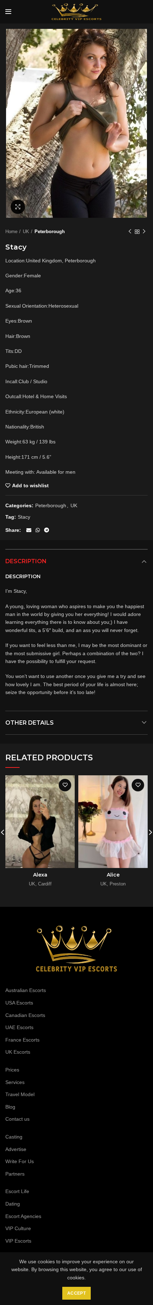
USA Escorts (19, 1003)
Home (11, 231)
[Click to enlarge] (18, 207)
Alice (113, 875)
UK (26, 231)
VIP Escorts (18, 1241)
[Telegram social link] (46, 530)
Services (15, 1082)
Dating (12, 1204)
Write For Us (19, 1161)
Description (26, 561)
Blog (10, 1107)
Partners (15, 1174)
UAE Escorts (19, 1027)
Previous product (129, 231)
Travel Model (20, 1094)
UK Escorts (17, 1052)
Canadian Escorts (25, 1015)
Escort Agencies (23, 1216)
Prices (12, 1070)
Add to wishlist (30, 485)
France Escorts (22, 1040)
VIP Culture (18, 1228)
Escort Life (17, 1191)
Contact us (17, 1119)
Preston (118, 884)
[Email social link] (28, 530)
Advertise (15, 1149)
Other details (29, 722)
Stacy (24, 517)
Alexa (40, 875)
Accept (76, 1293)
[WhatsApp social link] (37, 530)
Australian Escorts (25, 990)
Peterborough (50, 231)
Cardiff (45, 884)
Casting (13, 1137)
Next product (144, 231)
